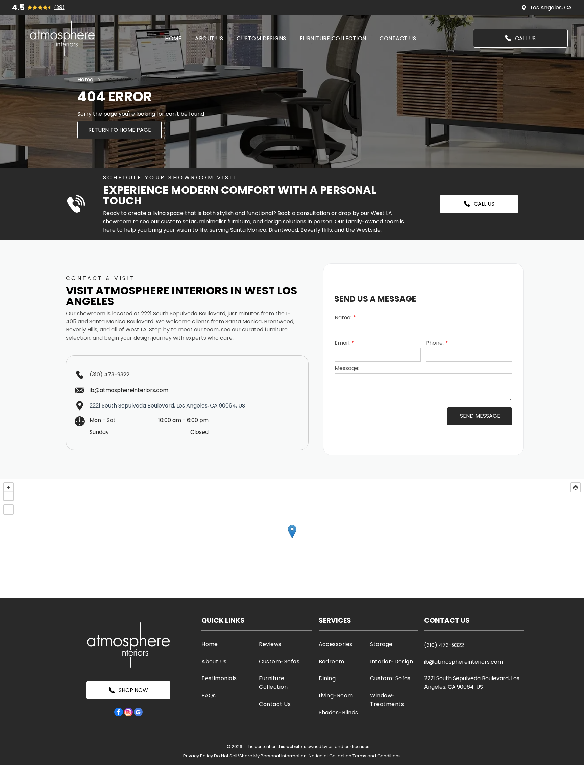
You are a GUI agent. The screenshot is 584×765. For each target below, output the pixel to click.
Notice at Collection (330, 755)
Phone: (435, 343)
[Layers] (575, 487)
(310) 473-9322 (109, 374)
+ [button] (8, 487)
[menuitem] (173, 38)
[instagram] (128, 713)
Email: (342, 343)
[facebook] (118, 713)
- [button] (8, 496)
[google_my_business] (138, 713)
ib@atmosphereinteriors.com (463, 662)
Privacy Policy (198, 755)
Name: (343, 317)
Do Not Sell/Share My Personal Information (260, 755)
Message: (347, 368)
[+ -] (292, 538)
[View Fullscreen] (8, 509)
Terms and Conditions (376, 755)
